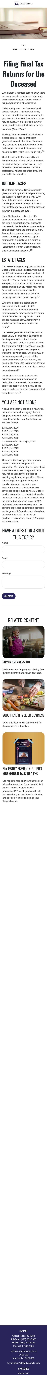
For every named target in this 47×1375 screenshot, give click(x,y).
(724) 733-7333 (27, 1336)
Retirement (23, 1373)
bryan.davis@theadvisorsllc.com (23, 1363)
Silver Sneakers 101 (16, 661)
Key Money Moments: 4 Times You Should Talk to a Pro (22, 771)
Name (5, 543)
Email (5, 558)
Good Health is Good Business (23, 715)
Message (6, 573)
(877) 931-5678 (28, 1339)
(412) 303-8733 (27, 1342)
